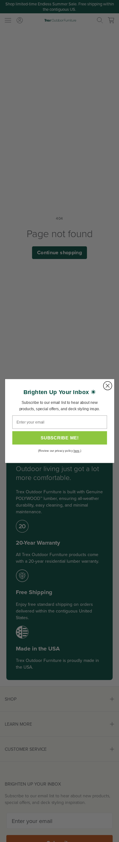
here (76, 451)
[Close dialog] (107, 385)
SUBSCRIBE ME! (59, 438)
